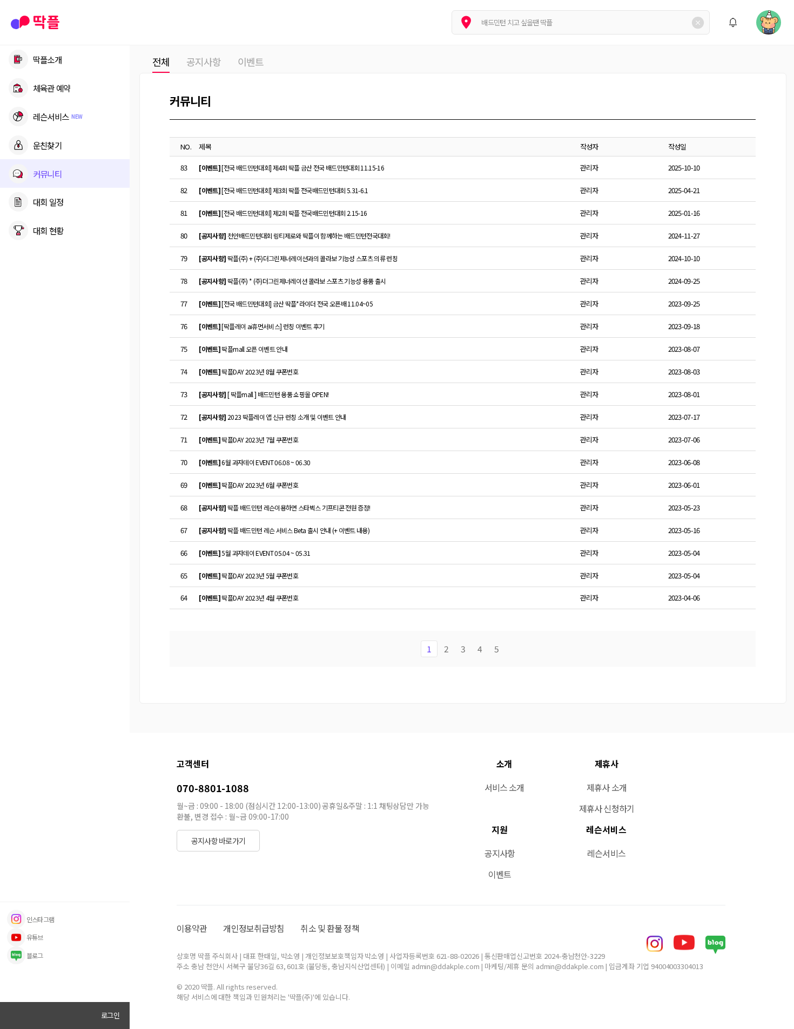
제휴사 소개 (607, 787)
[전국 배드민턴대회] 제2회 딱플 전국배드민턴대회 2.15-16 (283, 212)
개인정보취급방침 (253, 928)
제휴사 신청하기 (606, 808)
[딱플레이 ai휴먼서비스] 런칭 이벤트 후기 (261, 326)
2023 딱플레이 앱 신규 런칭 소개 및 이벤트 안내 (272, 416)
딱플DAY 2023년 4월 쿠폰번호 (248, 597)
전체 (161, 61)
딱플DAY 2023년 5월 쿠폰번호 (248, 575)
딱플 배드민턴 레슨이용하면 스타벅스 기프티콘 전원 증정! (284, 507)
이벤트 (251, 61)
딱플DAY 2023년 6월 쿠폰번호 (248, 484)
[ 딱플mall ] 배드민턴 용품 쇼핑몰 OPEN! (263, 394)
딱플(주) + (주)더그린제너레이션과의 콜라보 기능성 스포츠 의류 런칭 (298, 258)
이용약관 (192, 928)
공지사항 (203, 61)
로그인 (110, 1015)
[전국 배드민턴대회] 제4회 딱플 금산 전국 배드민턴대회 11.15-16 (291, 167)
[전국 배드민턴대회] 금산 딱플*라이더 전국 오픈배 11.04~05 (286, 303)
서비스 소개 (504, 787)
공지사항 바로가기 (218, 840)
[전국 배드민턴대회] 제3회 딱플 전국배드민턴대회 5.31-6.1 (283, 190)
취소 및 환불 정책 (329, 928)
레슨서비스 (606, 853)
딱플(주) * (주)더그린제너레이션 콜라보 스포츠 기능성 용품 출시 (292, 280)
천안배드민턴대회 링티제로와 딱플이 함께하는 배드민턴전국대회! (294, 235)
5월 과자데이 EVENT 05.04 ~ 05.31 (254, 552)
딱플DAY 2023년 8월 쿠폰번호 (248, 371)
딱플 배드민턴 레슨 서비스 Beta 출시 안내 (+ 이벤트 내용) (284, 530)
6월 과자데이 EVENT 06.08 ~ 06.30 (254, 462)
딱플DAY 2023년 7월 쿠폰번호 (248, 439)
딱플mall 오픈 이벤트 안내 (243, 348)
